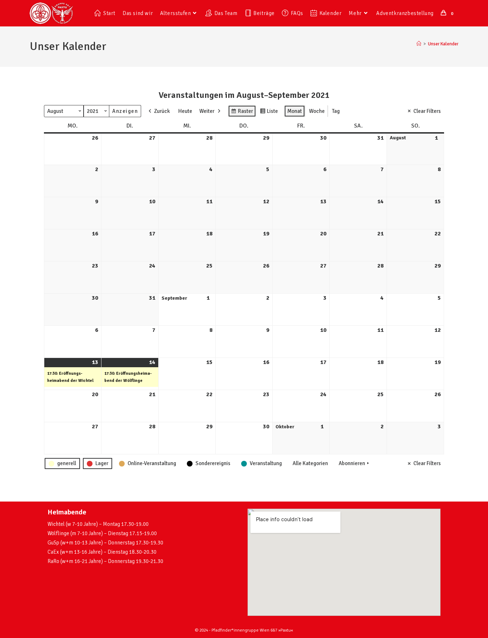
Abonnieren (352, 463)
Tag (336, 111)
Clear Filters (427, 111)
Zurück (162, 111)
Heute (185, 111)
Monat (294, 111)
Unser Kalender (443, 44)
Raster (242, 112)
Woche (317, 111)
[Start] (419, 44)
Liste (269, 112)
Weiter (206, 111)
